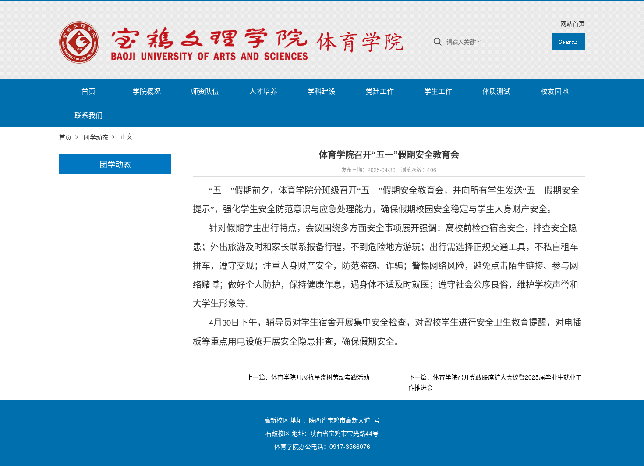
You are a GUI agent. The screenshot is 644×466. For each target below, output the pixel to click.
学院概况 (147, 91)
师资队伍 (205, 91)
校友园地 (555, 91)
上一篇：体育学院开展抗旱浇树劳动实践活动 (308, 377)
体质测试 (496, 91)
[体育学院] (234, 41)
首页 (88, 91)
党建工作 (380, 91)
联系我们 (88, 115)
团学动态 (96, 137)
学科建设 (322, 91)
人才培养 (263, 91)
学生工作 (438, 91)
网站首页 (572, 23)
